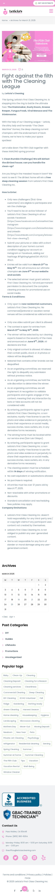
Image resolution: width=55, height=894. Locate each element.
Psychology (33, 737)
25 (12, 604)
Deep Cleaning (36, 692)
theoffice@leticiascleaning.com (21, 850)
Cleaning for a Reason (36, 681)
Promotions (11, 651)
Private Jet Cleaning (13, 737)
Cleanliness (30, 686)
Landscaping (9, 720)
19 (19, 599)
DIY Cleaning (9, 698)
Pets (32, 732)
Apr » (12, 616)
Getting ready (35, 703)
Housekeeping (30, 715)
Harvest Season (31, 709)
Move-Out (25, 726)
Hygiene (45, 715)
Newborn (7, 732)
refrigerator (9, 743)
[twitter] (15, 857)
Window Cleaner (11, 772)
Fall (41, 698)
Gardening (18, 703)
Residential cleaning (29, 743)
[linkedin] (34, 857)
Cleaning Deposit (12, 681)
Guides (9, 638)
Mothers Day (9, 726)
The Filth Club (10, 760)
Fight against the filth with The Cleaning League (27, 81)
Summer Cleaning (34, 755)
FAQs (27, 878)
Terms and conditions (14, 874)
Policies (47, 874)
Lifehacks (10, 645)
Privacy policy (34, 874)
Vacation (33, 760)
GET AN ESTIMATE (45, 3)
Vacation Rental (11, 766)
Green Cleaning (11, 709)
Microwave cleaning (30, 720)
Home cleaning (10, 715)
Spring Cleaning (11, 749)
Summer (27, 749)
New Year (21, 732)
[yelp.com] (43, 857)
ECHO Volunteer (28, 698)
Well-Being (29, 766)
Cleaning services (12, 686)
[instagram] (25, 857)
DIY (7, 632)
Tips (23, 760)
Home (5, 20)
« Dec (5, 616)
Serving (46, 743)
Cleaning (30, 675)
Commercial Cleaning (14, 692)
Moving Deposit (42, 726)
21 (32, 599)
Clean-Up (17, 675)
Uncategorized (13, 657)
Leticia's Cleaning (14, 93)
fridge (6, 703)
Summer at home (12, 755)
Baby (5, 675)
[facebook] (6, 857)
